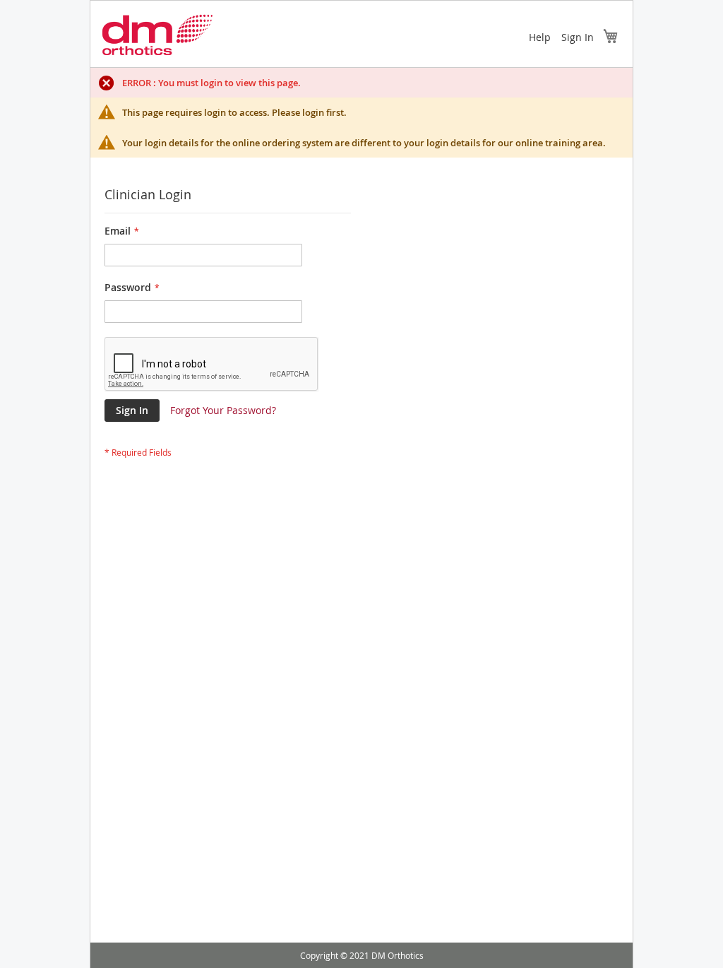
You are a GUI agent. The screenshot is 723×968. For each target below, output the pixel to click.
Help (540, 37)
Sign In (577, 37)
